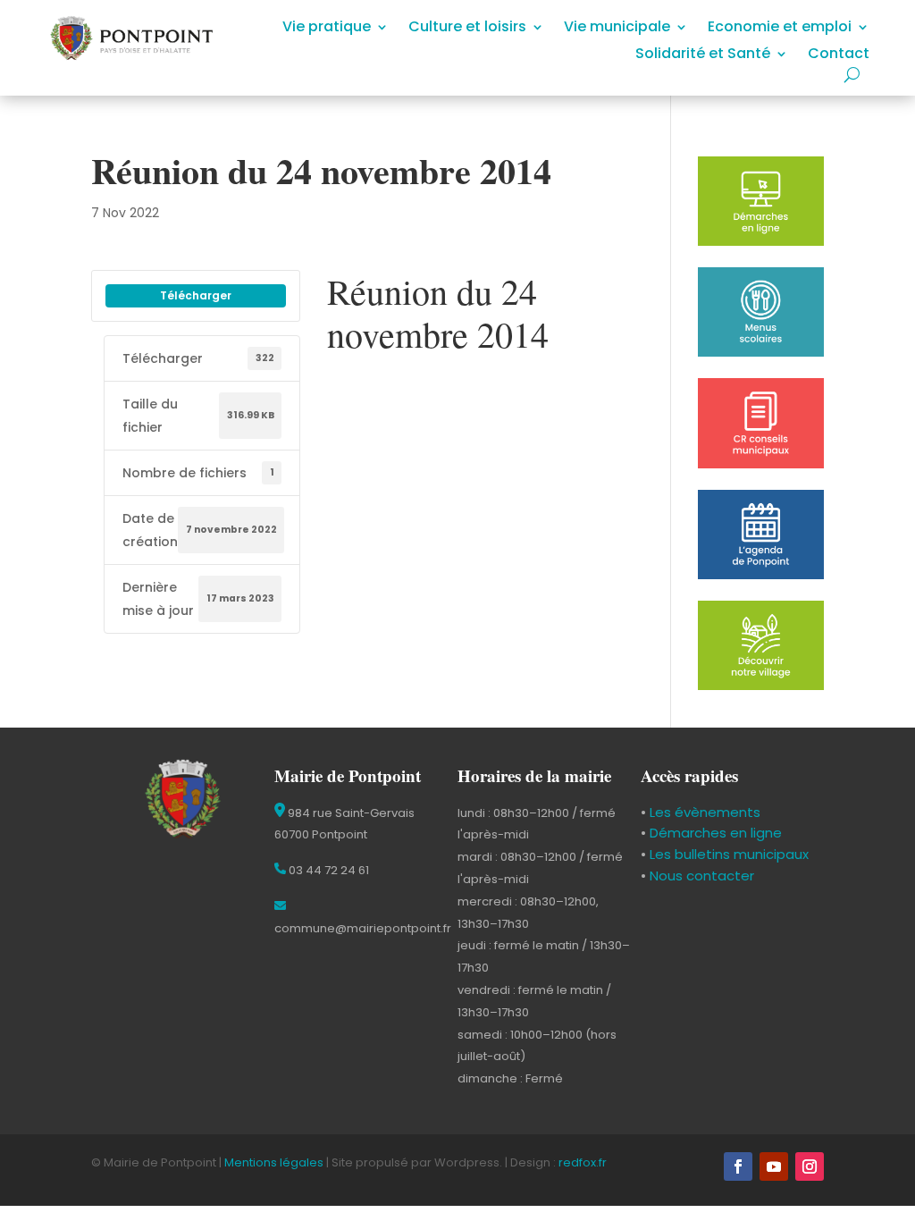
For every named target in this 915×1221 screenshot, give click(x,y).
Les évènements (703, 812)
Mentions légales (273, 1162)
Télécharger (195, 295)
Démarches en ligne (714, 832)
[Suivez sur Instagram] (809, 1166)
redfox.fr (582, 1162)
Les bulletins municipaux (729, 854)
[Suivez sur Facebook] (738, 1166)
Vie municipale (617, 29)
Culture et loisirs (467, 29)
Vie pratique (326, 29)
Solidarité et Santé (702, 55)
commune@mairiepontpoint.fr (362, 928)
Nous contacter (700, 875)
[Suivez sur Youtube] (774, 1166)
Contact (838, 55)
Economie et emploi (780, 29)
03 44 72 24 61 (327, 870)
